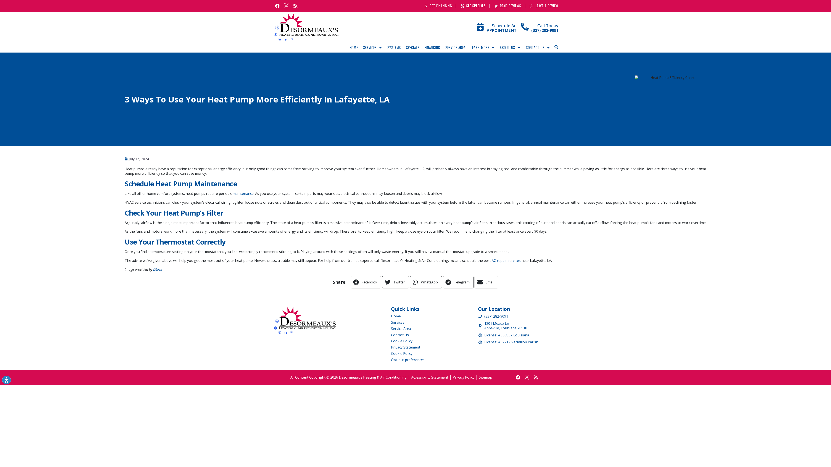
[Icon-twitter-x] (286, 6)
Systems (394, 47)
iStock (157, 269)
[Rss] (295, 6)
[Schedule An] (480, 27)
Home (354, 47)
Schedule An (504, 26)
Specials (412, 47)
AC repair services (506, 260)
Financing (432, 47)
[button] (556, 47)
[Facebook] (277, 6)
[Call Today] (525, 27)
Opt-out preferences (408, 359)
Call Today (547, 26)
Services (370, 47)
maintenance (243, 193)
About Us (507, 47)
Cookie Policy (401, 341)
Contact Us (535, 47)
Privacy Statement (405, 347)
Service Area (455, 47)
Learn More (480, 47)
